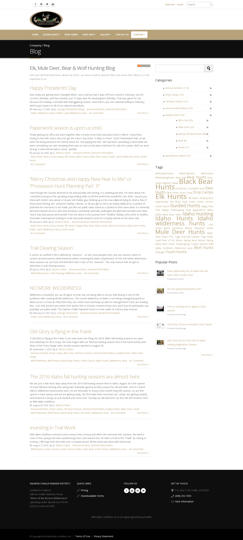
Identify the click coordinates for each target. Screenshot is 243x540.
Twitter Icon (47, 4)
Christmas (181, 188)
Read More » (143, 113)
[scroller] (237, 536)
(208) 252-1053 (183, 495)
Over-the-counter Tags (193, 236)
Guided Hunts (50, 34)
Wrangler (160, 252)
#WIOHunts (54, 360)
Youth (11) (183, 147)
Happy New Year (85, 225)
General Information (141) (179, 108)
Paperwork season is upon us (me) (65, 127)
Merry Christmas (117, 225)
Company (138, 34)
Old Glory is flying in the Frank (60, 331)
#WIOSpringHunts (164, 177)
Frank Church (88, 360)
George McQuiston (67, 312)
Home (35, 34)
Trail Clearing (57, 273)
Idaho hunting (197, 213)
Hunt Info (88, 34)
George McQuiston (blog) (70, 109)
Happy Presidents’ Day (53, 87)
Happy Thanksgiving (173, 209)
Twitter (143, 490)
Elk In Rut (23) (185, 120)
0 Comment (97, 113)
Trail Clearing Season (51, 247)
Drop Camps (71, 34)
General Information (116, 109)
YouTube (132, 490)
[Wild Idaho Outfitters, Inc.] (46, 19)
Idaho (210, 209)
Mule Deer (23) (186, 127)
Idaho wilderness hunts (43, 113)
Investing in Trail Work (52, 427)
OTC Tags (174, 236)
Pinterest (137, 490)
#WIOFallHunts (39, 360)
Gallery (104, 34)
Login (180, 4)
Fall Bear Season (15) (176, 101)
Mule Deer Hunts (99, 156)
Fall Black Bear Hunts (183, 201)
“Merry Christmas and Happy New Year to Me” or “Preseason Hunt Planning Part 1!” (80, 182)
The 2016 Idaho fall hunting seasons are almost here (84, 376)
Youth (33, 356)
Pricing (84, 490)
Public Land (62, 113)
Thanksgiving (183, 243)
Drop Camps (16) (174, 94)
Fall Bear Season (84, 353)
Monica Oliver (63, 152)
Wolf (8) (182, 140)
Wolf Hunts (203, 247)
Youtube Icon (52, 4)
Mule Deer (137, 353)
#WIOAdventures (40, 273)
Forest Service (51, 449)
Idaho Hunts (82, 156)
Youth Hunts (67, 229)
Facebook (126, 490)
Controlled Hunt (195, 188)
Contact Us (122, 34)
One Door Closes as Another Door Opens (189, 324)
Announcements (95, 109)
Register (170, 4)
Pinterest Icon (41, 4)
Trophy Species (199, 243)
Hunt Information (184, 501)
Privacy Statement (103, 536)
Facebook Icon (35, 4)
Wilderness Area (78, 113)
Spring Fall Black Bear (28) (192, 133)
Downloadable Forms (92, 495)
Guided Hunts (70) (174, 115)
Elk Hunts (70, 156)
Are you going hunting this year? (184, 288)
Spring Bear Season (195, 240)
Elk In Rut (69, 353)
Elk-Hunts (193, 198)
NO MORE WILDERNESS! (55, 287)
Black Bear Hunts (40, 156)
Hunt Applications (195, 209)
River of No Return (99, 449)
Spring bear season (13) (178, 155)
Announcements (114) (177, 87)
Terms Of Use (82, 536)
